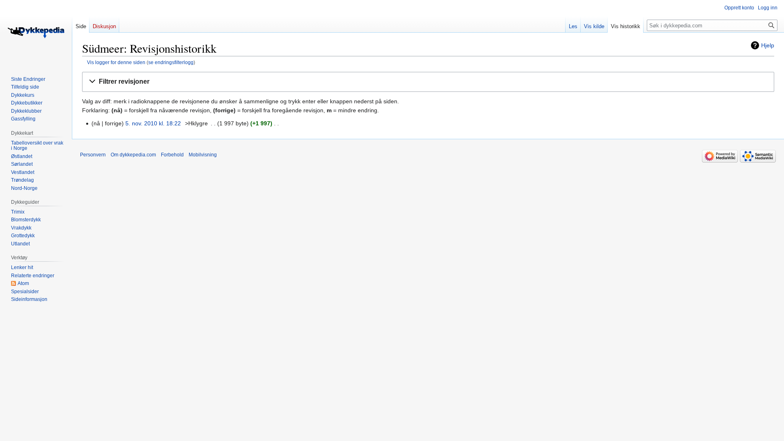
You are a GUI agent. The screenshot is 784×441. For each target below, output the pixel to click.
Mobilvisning (203, 155)
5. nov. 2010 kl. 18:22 (153, 123)
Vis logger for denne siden (116, 62)
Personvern (93, 155)
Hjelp (767, 45)
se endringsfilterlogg (171, 62)
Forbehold (172, 155)
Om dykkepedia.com (133, 155)
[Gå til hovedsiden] (36, 32)
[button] (428, 82)
